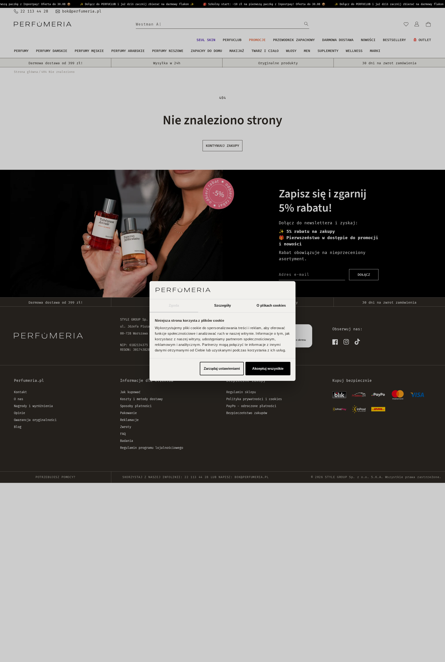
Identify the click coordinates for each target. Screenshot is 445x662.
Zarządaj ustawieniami (222, 368)
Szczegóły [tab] (222, 305)
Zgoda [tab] (174, 305)
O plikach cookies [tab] (271, 305)
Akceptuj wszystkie (267, 368)
